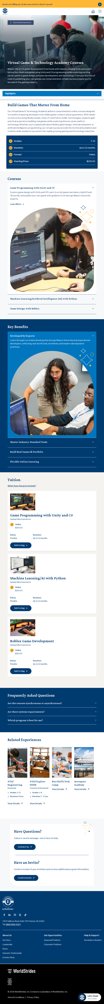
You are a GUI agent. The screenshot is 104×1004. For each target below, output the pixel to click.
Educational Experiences (22, 22)
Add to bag (19, 545)
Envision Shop (9, 957)
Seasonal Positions (52, 940)
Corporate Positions (52, 944)
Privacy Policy (33, 997)
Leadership (7, 944)
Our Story (7, 940)
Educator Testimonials (12, 953)
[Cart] (94, 11)
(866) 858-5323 (13, 924)
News (5, 949)
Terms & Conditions (16, 997)
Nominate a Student (92, 940)
